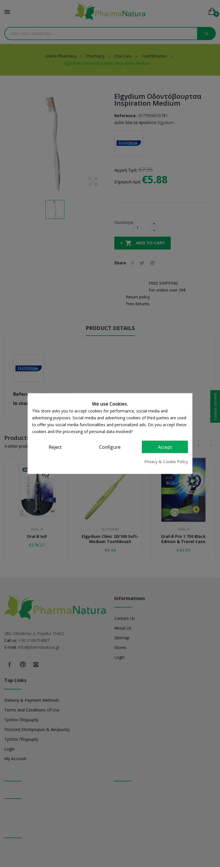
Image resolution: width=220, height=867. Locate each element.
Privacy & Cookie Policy (166, 461)
